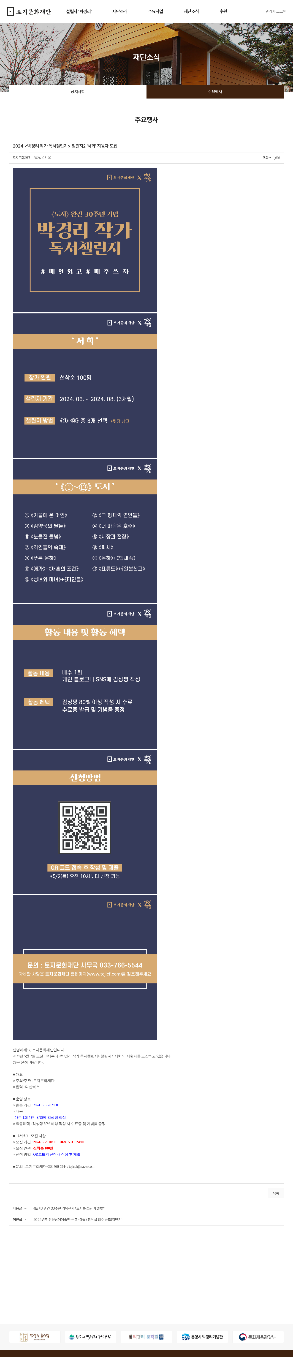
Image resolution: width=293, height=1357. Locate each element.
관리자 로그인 (276, 11)
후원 (223, 11)
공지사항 (78, 91)
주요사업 (155, 11)
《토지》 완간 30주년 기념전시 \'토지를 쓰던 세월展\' (69, 1208)
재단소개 (120, 11)
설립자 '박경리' (79, 11)
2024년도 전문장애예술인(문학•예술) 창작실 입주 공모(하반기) (78, 1219)
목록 (276, 1193)
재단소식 (191, 11)
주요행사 (215, 91)
